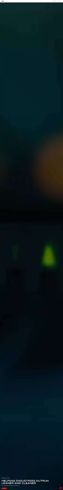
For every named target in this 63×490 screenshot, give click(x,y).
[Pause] (60, 488)
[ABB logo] (3, 1)
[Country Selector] (58, 1)
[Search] (59, 1)
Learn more (3, 488)
